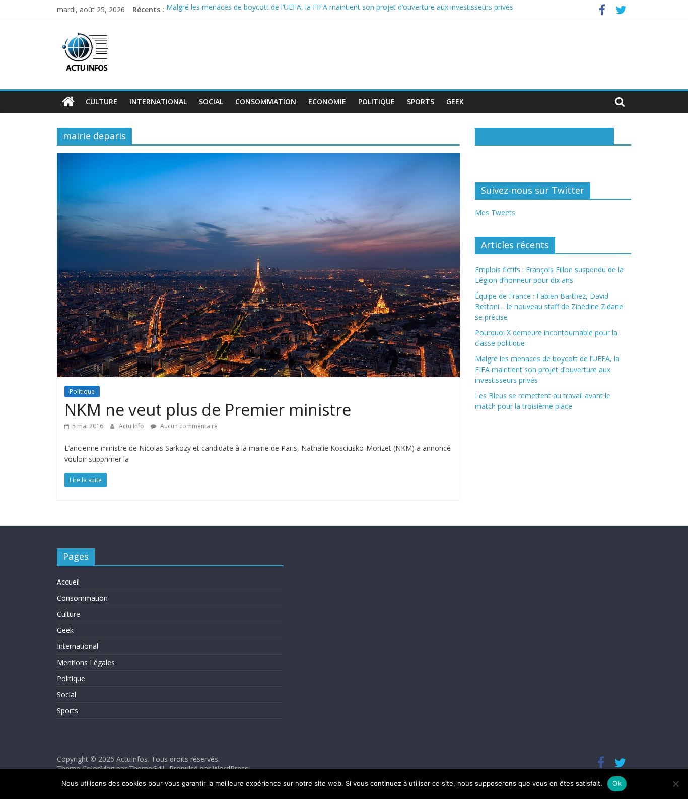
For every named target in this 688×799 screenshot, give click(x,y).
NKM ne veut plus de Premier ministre (207, 409)
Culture (101, 101)
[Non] (675, 784)
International (158, 101)
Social (211, 101)
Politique (376, 101)
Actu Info (132, 426)
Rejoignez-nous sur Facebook (544, 136)
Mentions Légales (86, 662)
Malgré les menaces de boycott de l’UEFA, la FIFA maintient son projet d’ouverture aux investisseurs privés (339, 9)
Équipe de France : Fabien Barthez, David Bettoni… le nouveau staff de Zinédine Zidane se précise (549, 306)
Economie (327, 101)
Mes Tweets (495, 212)
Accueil (68, 582)
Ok (617, 783)
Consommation (265, 101)
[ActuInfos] (68, 101)
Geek (455, 101)
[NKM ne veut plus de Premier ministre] (258, 159)
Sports (420, 101)
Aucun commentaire (188, 426)
